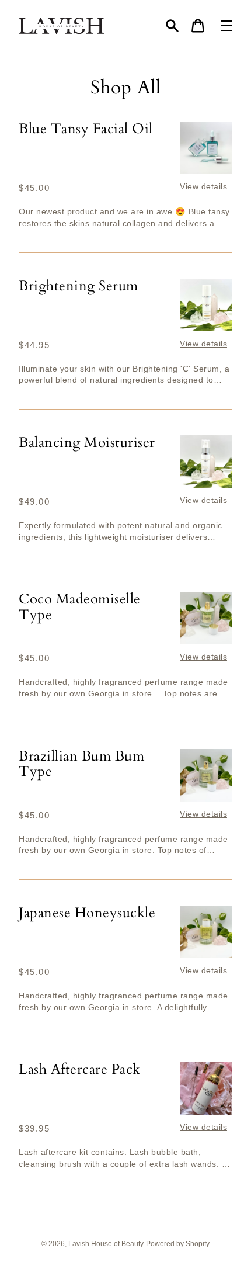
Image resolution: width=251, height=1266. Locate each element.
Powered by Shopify (178, 1244)
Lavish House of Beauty (106, 1244)
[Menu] (226, 26)
